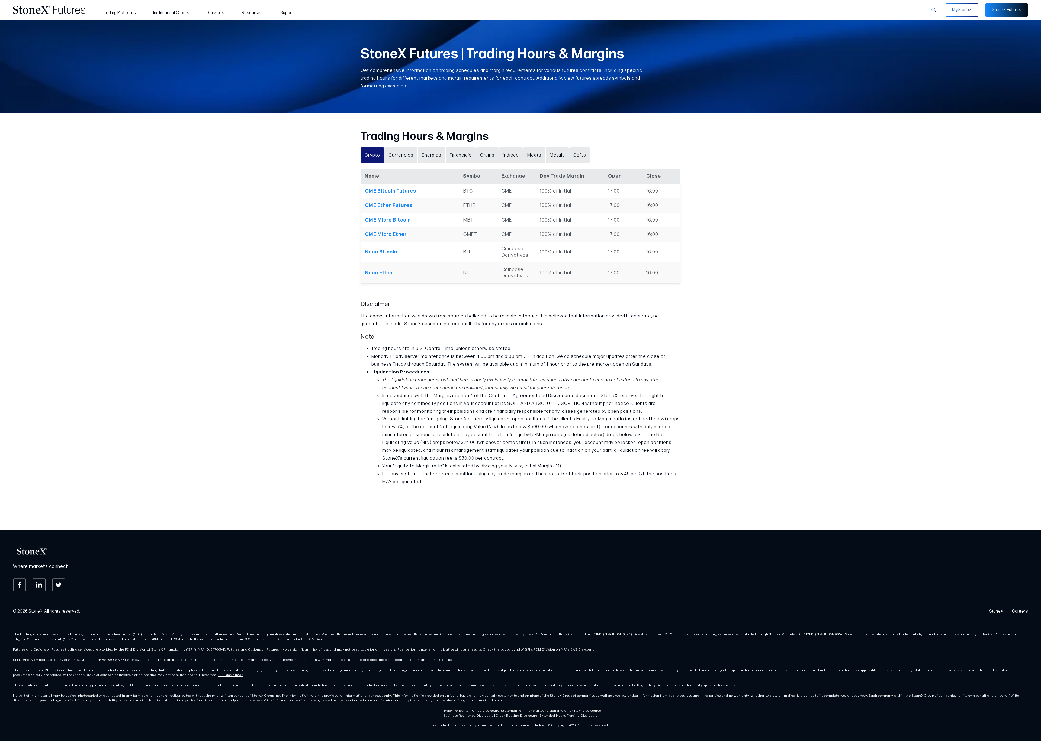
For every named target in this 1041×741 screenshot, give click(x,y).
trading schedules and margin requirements (487, 70)
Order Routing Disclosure (516, 716)
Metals (557, 155)
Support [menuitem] (288, 12)
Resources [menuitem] (252, 12)
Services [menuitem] (215, 12)
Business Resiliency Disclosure (468, 716)
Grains (487, 155)
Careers (1020, 611)
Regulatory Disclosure (655, 685)
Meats (534, 155)
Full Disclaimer (230, 675)
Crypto (372, 155)
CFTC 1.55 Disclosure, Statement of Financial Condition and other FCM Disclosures (533, 711)
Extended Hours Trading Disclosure (568, 716)
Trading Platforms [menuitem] (119, 12)
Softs (579, 155)
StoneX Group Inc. (82, 660)
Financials (461, 155)
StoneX (996, 611)
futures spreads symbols (603, 78)
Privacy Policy (452, 711)
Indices (511, 155)
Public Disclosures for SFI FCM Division (297, 639)
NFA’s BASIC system (577, 650)
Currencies (400, 155)
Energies (431, 155)
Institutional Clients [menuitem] (171, 12)
